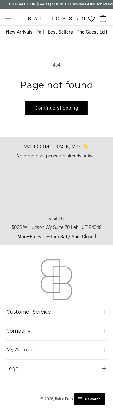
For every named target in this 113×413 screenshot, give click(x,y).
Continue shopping (56, 108)
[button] (8, 18)
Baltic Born (64, 399)
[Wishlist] (91, 18)
